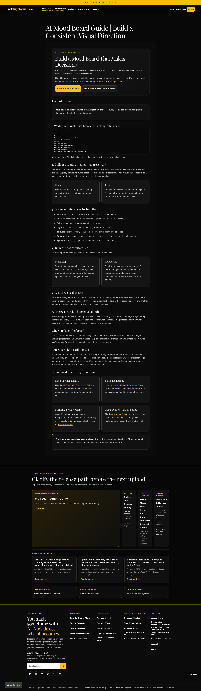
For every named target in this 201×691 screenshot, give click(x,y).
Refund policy (90, 688)
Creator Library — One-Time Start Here (160, 628)
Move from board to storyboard (99, 89)
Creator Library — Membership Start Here (161, 623)
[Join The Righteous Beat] (63, 666)
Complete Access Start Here (160, 634)
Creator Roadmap (77, 623)
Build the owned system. (137, 592)
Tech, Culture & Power (133, 623)
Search (172, 9)
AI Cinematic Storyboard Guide (77, 385)
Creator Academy (77, 628)
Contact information (141, 688)
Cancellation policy (156, 688)
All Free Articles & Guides (135, 639)
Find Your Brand (65, 424)
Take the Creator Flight (80, 618)
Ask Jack (191, 9)
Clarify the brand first (68, 88)
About (95, 9)
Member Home (157, 618)
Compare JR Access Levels (105, 639)
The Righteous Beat (78, 639)
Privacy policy (101, 688)
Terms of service (114, 688)
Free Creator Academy (119, 414)
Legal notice (169, 688)
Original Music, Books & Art (134, 634)
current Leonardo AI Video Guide (128, 385)
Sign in (153, 649)
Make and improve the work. (47, 592)
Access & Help (83, 9)
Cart (184, 9)
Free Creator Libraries (79, 634)
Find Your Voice (103, 623)
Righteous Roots (131, 628)
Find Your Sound (104, 618)
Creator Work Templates (161, 639)
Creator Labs (33, 9)
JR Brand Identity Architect (91, 81)
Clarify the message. (90, 592)
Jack (16, 9)
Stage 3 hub (116, 81)
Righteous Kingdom (132, 618)
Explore (71, 9)
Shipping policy (126, 688)
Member (178, 9)
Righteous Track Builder (107, 634)
